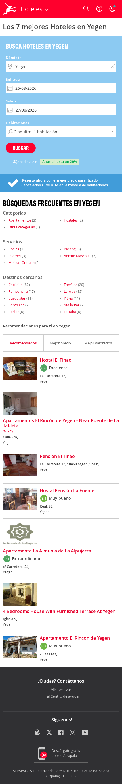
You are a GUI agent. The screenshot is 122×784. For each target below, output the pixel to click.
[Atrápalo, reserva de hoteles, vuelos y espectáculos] (9, 9)
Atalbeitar (71, 305)
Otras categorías (22, 227)
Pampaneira (18, 291)
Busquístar (17, 298)
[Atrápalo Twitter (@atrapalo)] (49, 733)
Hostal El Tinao (55, 360)
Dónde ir (13, 58)
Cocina (14, 249)
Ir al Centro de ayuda (61, 696)
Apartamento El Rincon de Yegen (75, 638)
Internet (15, 256)
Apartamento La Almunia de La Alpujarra (47, 551)
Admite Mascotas (77, 256)
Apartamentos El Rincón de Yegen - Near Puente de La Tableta (61, 423)
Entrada (13, 79)
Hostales (71, 220)
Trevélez (70, 284)
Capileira (16, 284)
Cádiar (14, 311)
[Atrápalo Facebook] (61, 733)
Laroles (69, 291)
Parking (70, 249)
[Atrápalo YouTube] (85, 733)
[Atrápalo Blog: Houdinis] (37, 732)
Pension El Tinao (57, 456)
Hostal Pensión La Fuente (67, 490)
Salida (11, 101)
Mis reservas (61, 689)
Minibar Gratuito (22, 262)
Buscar (21, 147)
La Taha (70, 311)
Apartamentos (20, 220)
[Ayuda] (99, 8)
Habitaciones (17, 123)
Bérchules (17, 305)
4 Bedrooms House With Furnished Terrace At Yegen (59, 611)
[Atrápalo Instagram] (73, 733)
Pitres (68, 298)
